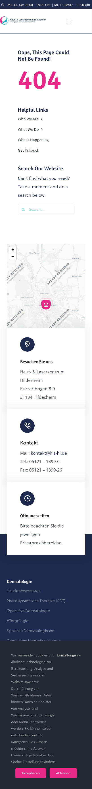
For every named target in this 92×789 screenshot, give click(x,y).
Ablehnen (63, 773)
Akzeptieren (31, 773)
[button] (46, 304)
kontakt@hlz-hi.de (49, 453)
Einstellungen (68, 655)
